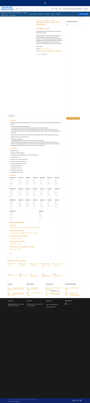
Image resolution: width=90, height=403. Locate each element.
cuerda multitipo (39, 51)
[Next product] (79, 17)
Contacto (86, 8)
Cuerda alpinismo (43, 50)
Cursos (53, 14)
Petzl (41, 20)
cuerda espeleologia (56, 50)
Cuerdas (53, 20)
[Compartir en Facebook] (37, 54)
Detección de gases (73, 118)
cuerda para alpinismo (46, 51)
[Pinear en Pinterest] (44, 54)
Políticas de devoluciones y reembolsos (72, 8)
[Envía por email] (42, 54)
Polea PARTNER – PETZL (12, 275)
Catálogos (40, 14)
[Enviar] (53, 9)
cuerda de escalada (49, 50)
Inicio (30, 14)
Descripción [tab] (11, 116)
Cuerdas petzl (60, 51)
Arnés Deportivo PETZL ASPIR (23, 276)
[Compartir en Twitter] (39, 54)
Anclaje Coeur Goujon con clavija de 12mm (58, 276)
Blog (60, 8)
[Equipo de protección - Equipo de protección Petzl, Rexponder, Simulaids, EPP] (7, 8)
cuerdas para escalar (53, 51)
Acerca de (35, 14)
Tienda (56, 8)
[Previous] (8, 271)
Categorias (47, 14)
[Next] (63, 271)
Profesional (46, 20)
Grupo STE (16, 305)
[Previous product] (81, 17)
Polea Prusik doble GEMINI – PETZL (33, 276)
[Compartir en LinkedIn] (46, 54)
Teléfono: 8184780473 (50, 306)
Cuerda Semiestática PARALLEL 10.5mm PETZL (46, 276)
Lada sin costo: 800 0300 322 (52, 304)
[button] (83, 14)
